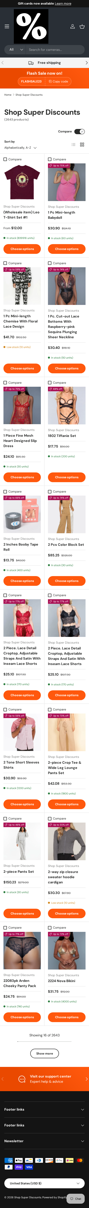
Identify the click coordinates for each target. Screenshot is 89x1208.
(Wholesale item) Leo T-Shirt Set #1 (21, 215)
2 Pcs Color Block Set (66, 544)
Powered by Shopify (54, 1197)
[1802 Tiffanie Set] (67, 405)
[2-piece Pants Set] (22, 841)
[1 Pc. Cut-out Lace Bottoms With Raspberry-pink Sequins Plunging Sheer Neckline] (67, 286)
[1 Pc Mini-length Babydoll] (67, 182)
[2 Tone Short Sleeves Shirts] (22, 732)
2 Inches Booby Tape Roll (20, 547)
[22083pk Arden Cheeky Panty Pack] (22, 950)
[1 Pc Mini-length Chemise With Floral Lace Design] (22, 286)
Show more (44, 1053)
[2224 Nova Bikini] (67, 951)
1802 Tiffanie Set (62, 435)
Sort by (9, 141)
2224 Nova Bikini (61, 981)
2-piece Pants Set (18, 871)
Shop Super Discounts (29, 95)
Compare (65, 131)
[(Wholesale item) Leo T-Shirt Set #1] (22, 182)
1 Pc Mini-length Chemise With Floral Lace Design (20, 321)
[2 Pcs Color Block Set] (67, 514)
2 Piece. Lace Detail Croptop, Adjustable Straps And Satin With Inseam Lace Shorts (22, 656)
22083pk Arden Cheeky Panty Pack (19, 983)
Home (7, 95)
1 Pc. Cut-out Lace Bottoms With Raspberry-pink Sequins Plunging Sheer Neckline (63, 326)
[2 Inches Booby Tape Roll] (22, 514)
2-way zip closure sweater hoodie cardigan (63, 877)
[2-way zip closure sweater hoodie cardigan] (67, 841)
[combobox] (44, 49)
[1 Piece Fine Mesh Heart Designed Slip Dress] (22, 405)
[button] (82, 26)
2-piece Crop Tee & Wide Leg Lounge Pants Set (64, 767)
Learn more (63, 3)
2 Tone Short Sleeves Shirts (21, 765)
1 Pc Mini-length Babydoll (61, 215)
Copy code (60, 81)
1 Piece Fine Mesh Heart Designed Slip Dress (20, 440)
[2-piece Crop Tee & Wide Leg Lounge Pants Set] (67, 732)
